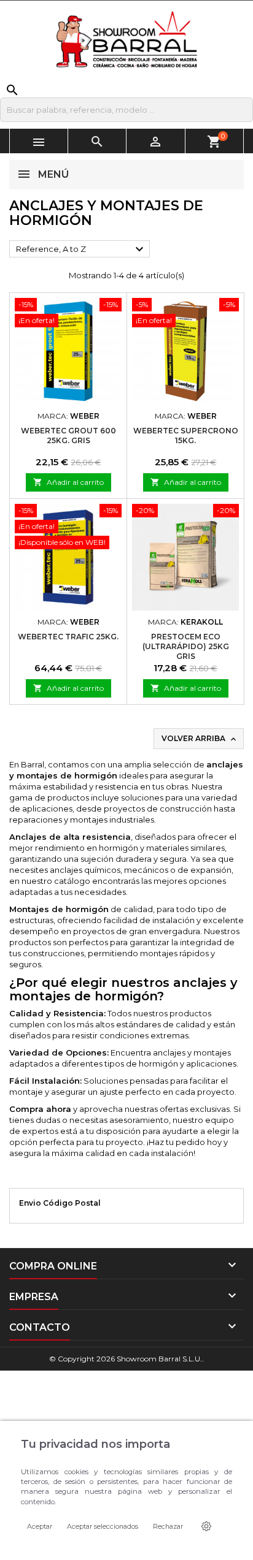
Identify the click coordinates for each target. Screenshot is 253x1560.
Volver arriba (200, 739)
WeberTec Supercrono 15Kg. (185, 435)
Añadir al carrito (68, 482)
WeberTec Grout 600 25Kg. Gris (68, 435)
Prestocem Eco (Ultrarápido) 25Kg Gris (185, 646)
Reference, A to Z (81, 249)
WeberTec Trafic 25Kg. (68, 636)
